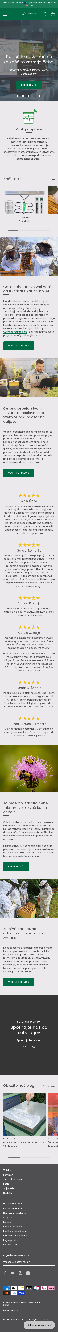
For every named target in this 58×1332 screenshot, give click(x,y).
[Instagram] (20, 1273)
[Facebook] (4, 1273)
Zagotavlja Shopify (40, 1319)
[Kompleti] (24, 200)
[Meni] (5, 14)
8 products (24, 221)
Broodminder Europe (20, 1319)
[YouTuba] (12, 1273)
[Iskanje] (45, 14)
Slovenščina (9, 1311)
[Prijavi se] (53, 1262)
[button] (17, 96)
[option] (29, 60)
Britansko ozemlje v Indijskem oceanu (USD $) (21, 1304)
